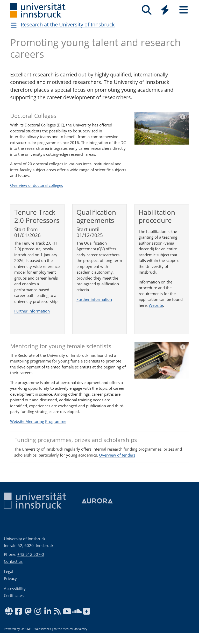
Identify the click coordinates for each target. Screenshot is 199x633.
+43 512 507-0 (30, 554)
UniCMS (26, 629)
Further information (32, 311)
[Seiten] (183, 10)
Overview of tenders (117, 455)
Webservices (42, 629)
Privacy (10, 578)
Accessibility (15, 588)
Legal (8, 571)
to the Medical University (70, 629)
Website (156, 305)
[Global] (165, 10)
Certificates (14, 595)
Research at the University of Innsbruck (68, 24)
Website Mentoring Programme (38, 421)
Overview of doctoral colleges (36, 185)
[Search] (146, 10)
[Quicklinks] (165, 10)
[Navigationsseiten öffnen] (13, 25)
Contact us (13, 561)
